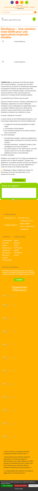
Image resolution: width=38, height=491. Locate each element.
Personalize (33, 485)
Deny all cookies (21, 485)
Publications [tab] (9, 190)
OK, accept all (7, 485)
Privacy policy (19, 488)
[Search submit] (35, 12)
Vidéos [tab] (6, 195)
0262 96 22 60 (20, 8)
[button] (34, 19)
